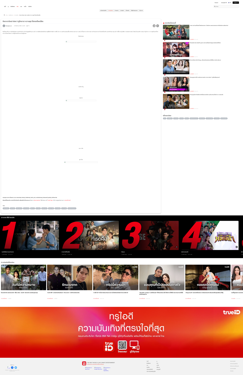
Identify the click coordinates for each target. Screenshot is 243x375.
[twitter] (15, 367)
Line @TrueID (68, 200)
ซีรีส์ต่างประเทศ (134, 10)
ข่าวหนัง (122, 10)
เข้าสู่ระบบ (236, 2)
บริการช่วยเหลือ (233, 368)
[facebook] (12, 367)
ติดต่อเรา (232, 371)
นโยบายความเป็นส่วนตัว (234, 366)
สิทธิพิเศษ (13, 6)
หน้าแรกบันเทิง (103, 10)
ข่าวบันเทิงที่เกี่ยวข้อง (7, 262)
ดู (8, 6)
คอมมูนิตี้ (158, 369)
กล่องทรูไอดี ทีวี (224, 2)
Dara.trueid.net (37, 200)
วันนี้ (5, 6)
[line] (8, 367)
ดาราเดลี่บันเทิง (4, 298)
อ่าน (17, 6)
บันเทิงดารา (11, 15)
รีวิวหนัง (127, 10)
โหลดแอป (216, 2)
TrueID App (50, 200)
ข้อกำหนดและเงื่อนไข (234, 363)
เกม (21, 6)
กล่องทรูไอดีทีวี (150, 369)
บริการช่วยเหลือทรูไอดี (151, 371)
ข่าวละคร (116, 10)
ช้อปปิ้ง (148, 367)
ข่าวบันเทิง (110, 10)
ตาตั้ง (25, 6)
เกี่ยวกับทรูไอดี (232, 361)
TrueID (8, 3)
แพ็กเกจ (158, 367)
